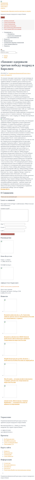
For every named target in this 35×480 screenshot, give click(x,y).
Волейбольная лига (10, 441)
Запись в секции (9, 20)
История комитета (9, 465)
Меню (2, 17)
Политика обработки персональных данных (17, 470)
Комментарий (5, 208)
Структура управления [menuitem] (14, 35)
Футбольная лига (9, 439)
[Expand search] (1, 49)
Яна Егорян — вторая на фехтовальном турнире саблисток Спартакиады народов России (18, 380)
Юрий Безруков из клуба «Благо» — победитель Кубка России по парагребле (19, 359)
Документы (7, 466)
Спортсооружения (9, 22)
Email (3, 227)
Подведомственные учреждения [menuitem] (14, 42)
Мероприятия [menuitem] (8, 41)
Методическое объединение (12, 27)
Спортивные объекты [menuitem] (10, 44)
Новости (9, 75)
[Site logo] (5, 8)
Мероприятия (8, 453)
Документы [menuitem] (10, 34)
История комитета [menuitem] (13, 37)
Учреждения (7, 454)
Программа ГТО (9, 444)
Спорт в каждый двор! (11, 442)
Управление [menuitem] (7, 32)
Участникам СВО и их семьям (12, 29)
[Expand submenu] (12, 32)
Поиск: (3, 50)
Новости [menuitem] (6, 39)
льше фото (6, 189)
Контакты (7, 468)
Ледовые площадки (10, 26)
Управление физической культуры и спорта (16, 11)
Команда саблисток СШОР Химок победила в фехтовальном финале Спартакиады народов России (17, 338)
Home (6, 56)
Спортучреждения (9, 24)
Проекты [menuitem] (7, 46)
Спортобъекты (8, 456)
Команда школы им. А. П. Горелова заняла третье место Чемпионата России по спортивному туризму (19, 316)
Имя (2, 224)
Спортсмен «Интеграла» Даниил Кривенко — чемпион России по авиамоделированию (16, 402)
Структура (7, 463)
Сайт (2, 231)
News (5, 57)
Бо (1, 189)
